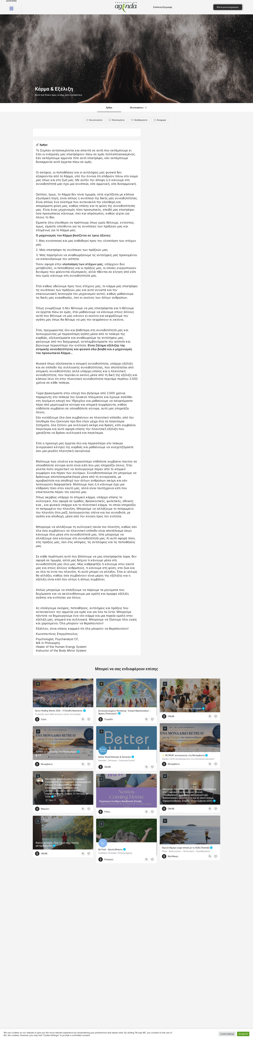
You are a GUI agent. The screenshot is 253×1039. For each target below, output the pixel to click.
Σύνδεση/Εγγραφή (162, 7)
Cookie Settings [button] (227, 1034)
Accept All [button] (243, 1034)
